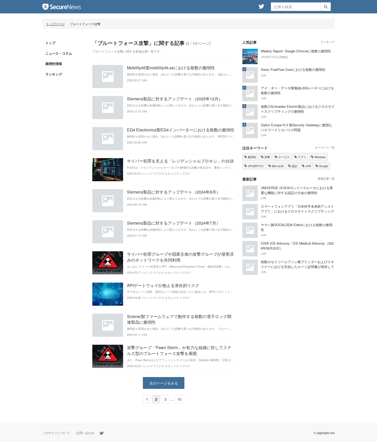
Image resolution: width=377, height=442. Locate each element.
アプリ (301, 157)
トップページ (55, 24)
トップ (50, 42)
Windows (320, 157)
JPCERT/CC (255, 166)
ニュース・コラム (58, 53)
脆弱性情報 (53, 63)
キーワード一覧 (325, 147)
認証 (294, 166)
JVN (308, 166)
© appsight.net (324, 432)
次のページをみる (163, 383)
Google (323, 166)
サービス (283, 157)
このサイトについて (56, 432)
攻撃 (267, 157)
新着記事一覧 (326, 178)
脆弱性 (251, 157)
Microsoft (277, 166)
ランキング (53, 74)
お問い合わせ (85, 432)
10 (179, 399)
